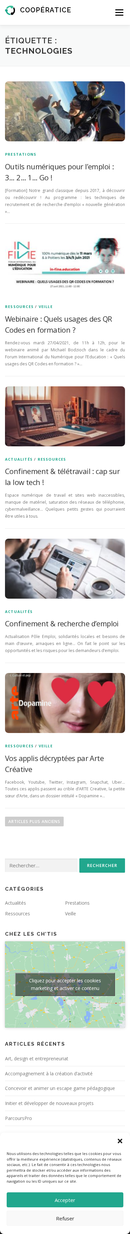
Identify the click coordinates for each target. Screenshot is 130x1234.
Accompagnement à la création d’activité (49, 1073)
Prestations (20, 154)
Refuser (65, 1218)
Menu (118, 12)
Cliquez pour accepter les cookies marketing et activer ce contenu (65, 984)
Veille (46, 306)
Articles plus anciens (34, 821)
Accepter (65, 1200)
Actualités (19, 459)
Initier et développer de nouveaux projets (49, 1103)
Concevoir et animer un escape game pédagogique (60, 1088)
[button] (120, 1141)
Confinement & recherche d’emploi (62, 623)
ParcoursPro (18, 1118)
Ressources (19, 306)
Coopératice (45, 10)
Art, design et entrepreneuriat (36, 1058)
